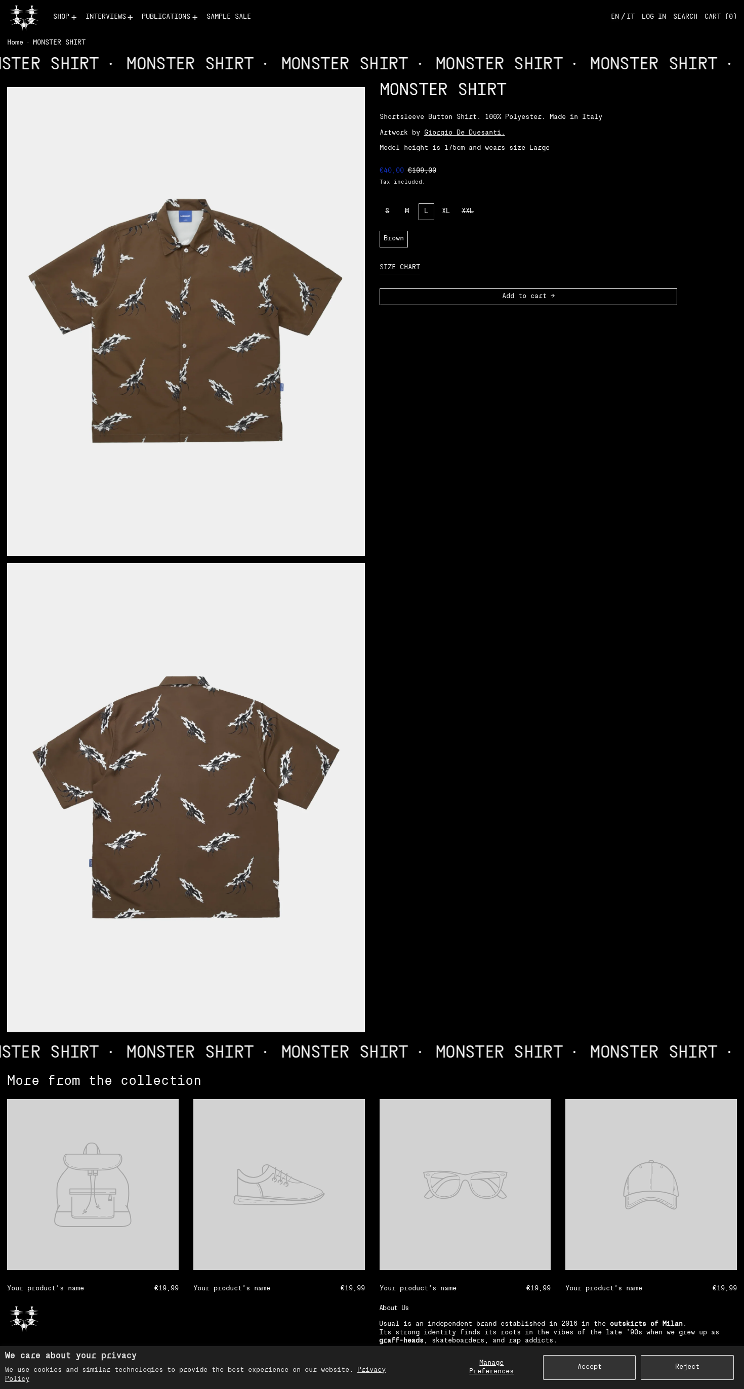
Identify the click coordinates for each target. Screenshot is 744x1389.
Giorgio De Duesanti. (464, 133)
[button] (685, 17)
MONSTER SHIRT (59, 43)
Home (15, 43)
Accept (589, 1367)
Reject (687, 1367)
